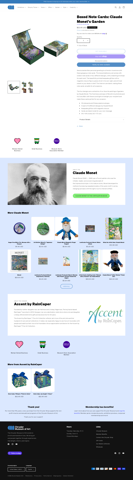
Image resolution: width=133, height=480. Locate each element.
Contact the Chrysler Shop (104, 437)
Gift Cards (99, 440)
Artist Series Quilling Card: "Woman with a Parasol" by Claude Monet (90, 275)
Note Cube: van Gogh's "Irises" (42, 394)
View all (66, 286)
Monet (19, 275)
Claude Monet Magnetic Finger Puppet (66, 243)
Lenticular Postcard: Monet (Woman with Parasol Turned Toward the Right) (66, 276)
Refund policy (29, 475)
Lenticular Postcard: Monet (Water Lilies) (90, 243)
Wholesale (99, 447)
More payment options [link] (101, 60)
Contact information (68, 475)
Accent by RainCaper (83, 24)
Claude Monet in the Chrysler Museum (91, 196)
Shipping (79, 30)
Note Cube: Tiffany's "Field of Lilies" (19, 394)
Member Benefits (101, 434)
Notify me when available (101, 65)
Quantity (79, 37)
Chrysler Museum (101, 431)
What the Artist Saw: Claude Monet (113, 242)
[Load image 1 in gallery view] (14, 87)
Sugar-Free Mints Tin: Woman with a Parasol (19, 243)
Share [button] (81, 126)
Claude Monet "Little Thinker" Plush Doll (114, 275)
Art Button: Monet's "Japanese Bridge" (43, 243)
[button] (22, 7)
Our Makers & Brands (103, 443)
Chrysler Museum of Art (17, 475)
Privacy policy (38, 475)
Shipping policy (57, 475)
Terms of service (47, 475)
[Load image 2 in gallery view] (27, 87)
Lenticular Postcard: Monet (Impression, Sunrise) (43, 275)
